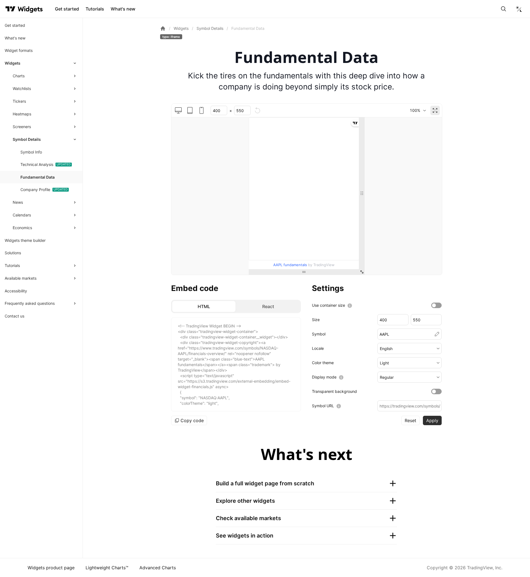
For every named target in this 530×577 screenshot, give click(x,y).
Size (316, 319)
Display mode (324, 377)
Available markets (20, 278)
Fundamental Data (37, 177)
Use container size (328, 305)
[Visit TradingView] (10, 8)
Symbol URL (323, 405)
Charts (19, 75)
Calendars (22, 215)
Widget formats (19, 50)
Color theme (323, 362)
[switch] (436, 305)
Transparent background (334, 391)
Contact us (14, 316)
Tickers (19, 101)
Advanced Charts (157, 567)
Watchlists (22, 88)
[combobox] (417, 110)
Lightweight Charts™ (107, 567)
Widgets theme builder (25, 240)
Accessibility (16, 290)
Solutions (13, 252)
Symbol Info (31, 152)
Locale (318, 348)
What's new (123, 9)
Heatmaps (22, 114)
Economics (22, 227)
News (18, 202)
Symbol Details (27, 139)
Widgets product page (51, 567)
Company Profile (35, 189)
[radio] (203, 306)
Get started (67, 9)
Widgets (12, 63)
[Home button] (30, 9)
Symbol (318, 334)
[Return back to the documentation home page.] (163, 28)
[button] (409, 348)
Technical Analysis (36, 164)
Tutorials (95, 9)
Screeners (22, 126)
